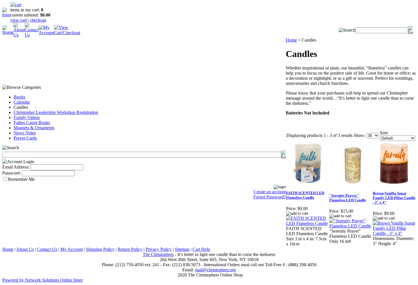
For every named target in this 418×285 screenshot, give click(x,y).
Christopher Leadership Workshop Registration (56, 112)
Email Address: (16, 167)
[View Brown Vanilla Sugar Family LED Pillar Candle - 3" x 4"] (394, 233)
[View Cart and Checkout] (67, 32)
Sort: (384, 132)
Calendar (22, 102)
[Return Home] (6, 14)
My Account (71, 249)
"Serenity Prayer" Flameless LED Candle (347, 197)
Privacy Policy (159, 249)
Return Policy (130, 249)
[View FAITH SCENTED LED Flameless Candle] (307, 223)
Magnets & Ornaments (34, 127)
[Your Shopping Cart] (15, 4)
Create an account (270, 191)
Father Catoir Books (32, 122)
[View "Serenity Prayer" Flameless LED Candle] (350, 226)
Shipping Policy (100, 249)
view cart (18, 20)
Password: (11, 173)
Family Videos (27, 117)
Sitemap (182, 249)
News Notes (25, 132)
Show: (359, 135)
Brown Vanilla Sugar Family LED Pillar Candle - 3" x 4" (394, 197)
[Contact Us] (32, 34)
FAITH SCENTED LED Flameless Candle (305, 195)
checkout (38, 20)
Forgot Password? (269, 196)
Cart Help (201, 249)
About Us (25, 249)
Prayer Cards (25, 138)
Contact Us (47, 249)
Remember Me (21, 179)
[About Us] (19, 34)
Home (291, 40)
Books (19, 97)
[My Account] (46, 32)
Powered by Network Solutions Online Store (42, 280)
